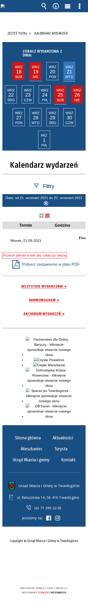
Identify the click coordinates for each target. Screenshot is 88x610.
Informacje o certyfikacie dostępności (44, 556)
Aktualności (63, 438)
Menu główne (67, 6)
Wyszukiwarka (43, 6)
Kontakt (68, 460)
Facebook (48, 518)
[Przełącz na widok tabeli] (47, 216)
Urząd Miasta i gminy (31, 460)
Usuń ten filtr (46, 204)
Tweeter (57, 518)
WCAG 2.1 (59, 573)
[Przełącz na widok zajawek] (41, 216)
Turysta (60, 449)
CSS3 (43, 574)
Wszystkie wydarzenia (42, 286)
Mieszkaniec (32, 449)
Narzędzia (55, 6)
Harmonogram (42, 300)
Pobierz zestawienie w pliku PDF (51, 264)
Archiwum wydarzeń (42, 314)
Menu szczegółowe (79, 6)
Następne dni (80, 52)
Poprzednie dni (7, 52)
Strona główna (28, 438)
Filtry (48, 186)
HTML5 (36, 574)
